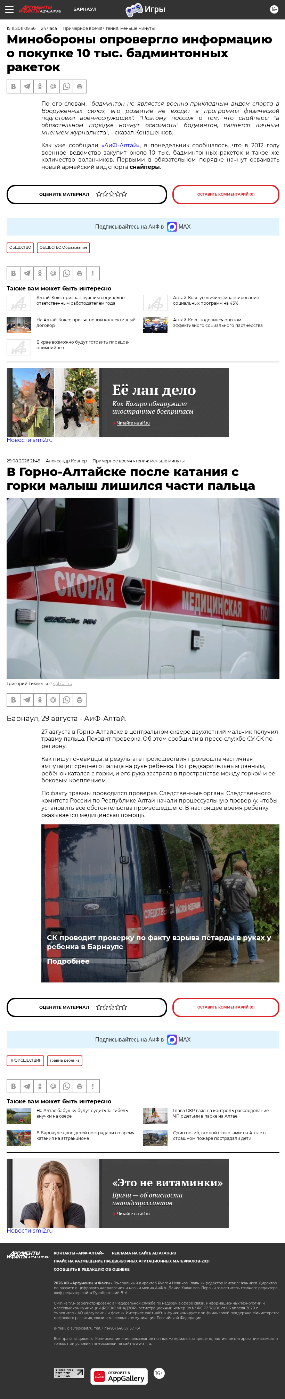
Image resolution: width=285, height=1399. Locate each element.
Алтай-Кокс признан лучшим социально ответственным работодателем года (80, 300)
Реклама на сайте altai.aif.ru (144, 1253)
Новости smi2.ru (30, 440)
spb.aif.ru (62, 683)
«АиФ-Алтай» (120, 145)
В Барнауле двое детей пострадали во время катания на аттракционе (85, 1135)
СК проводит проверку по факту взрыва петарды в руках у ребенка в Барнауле (159, 942)
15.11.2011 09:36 (21, 28)
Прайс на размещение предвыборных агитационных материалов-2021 (132, 1261)
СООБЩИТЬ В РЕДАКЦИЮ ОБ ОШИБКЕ (92, 1269)
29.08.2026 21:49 (23, 460)
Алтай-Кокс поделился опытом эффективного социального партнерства (218, 322)
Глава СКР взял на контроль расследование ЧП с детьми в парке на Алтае (221, 1113)
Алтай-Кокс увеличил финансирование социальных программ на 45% (216, 300)
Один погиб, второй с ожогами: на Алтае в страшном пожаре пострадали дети (219, 1135)
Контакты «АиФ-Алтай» (79, 1253)
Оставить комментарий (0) (226, 194)
